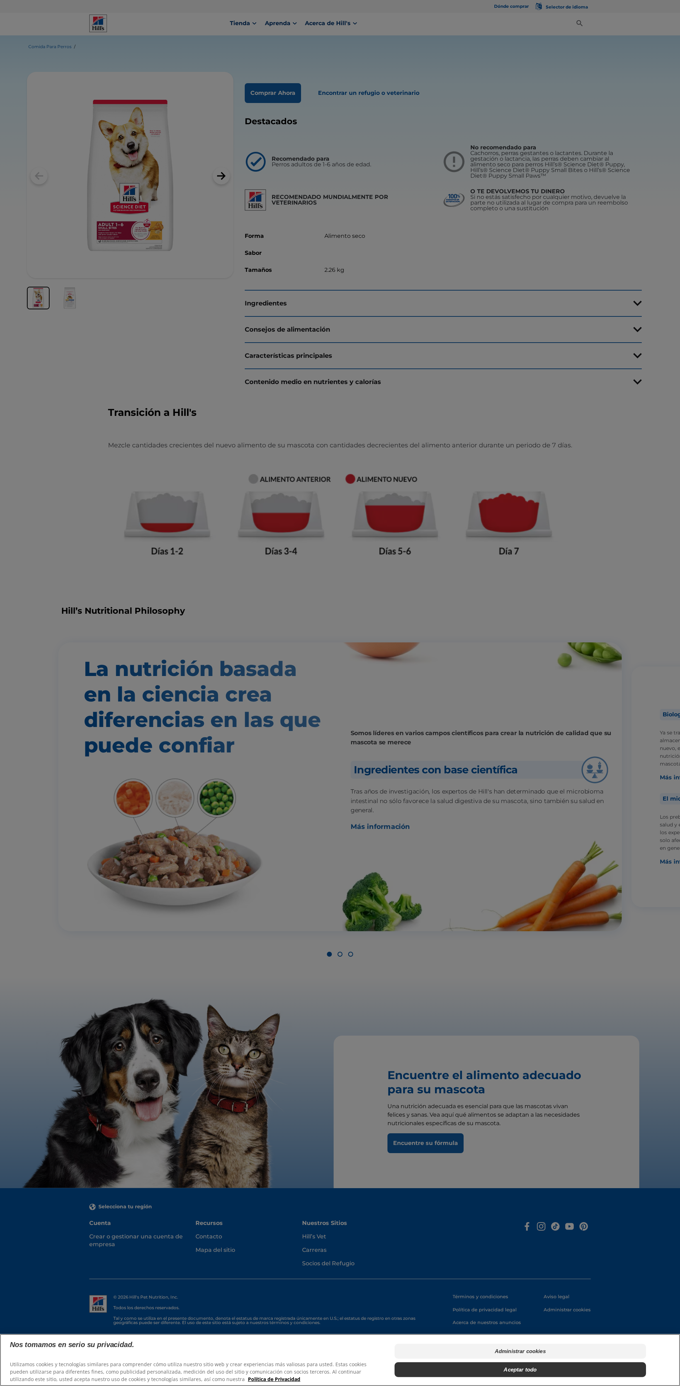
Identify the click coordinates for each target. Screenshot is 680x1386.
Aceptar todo (520, 1370)
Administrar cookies (520, 1351)
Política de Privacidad (274, 1379)
